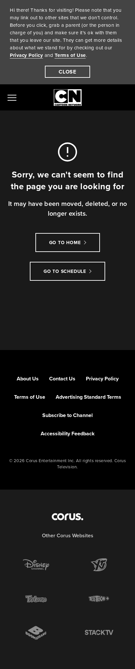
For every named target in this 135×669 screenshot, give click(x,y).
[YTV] (99, 564)
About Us (28, 378)
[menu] (12, 97)
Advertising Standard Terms (88, 397)
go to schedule (65, 271)
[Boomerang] (36, 633)
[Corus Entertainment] (67, 516)
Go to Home (65, 242)
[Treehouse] (36, 598)
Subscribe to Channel (67, 415)
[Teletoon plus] (99, 598)
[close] (67, 72)
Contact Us (62, 378)
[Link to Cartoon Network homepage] (68, 97)
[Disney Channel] (36, 564)
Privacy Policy (26, 55)
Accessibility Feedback (68, 433)
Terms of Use (70, 55)
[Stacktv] (99, 632)
